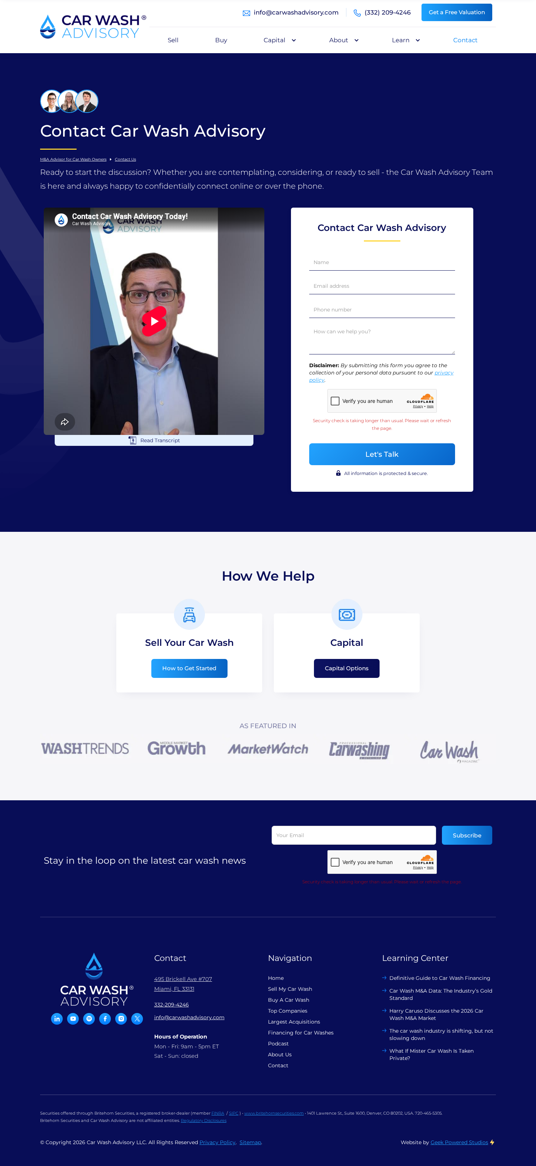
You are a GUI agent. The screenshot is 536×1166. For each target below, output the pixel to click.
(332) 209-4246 (388, 12)
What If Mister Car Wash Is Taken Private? (431, 1054)
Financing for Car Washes (301, 1032)
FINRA (217, 1113)
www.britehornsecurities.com (274, 1113)
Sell (173, 40)
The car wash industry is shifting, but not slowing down (441, 1034)
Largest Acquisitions (294, 1021)
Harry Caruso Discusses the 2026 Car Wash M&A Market (436, 1014)
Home (276, 978)
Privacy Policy (217, 1142)
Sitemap (250, 1142)
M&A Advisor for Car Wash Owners (73, 159)
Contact (465, 40)
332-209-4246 (171, 1004)
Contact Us (125, 159)
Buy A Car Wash (288, 1000)
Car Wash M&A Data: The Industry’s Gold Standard (440, 994)
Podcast (278, 1043)
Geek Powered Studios (459, 1142)
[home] (93, 26)
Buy (221, 40)
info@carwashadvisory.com (296, 12)
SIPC (233, 1113)
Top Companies (287, 1011)
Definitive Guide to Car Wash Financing (439, 978)
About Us (280, 1054)
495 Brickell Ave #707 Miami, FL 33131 (183, 984)
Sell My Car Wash (290, 989)
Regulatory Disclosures (203, 1120)
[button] (278, 40)
